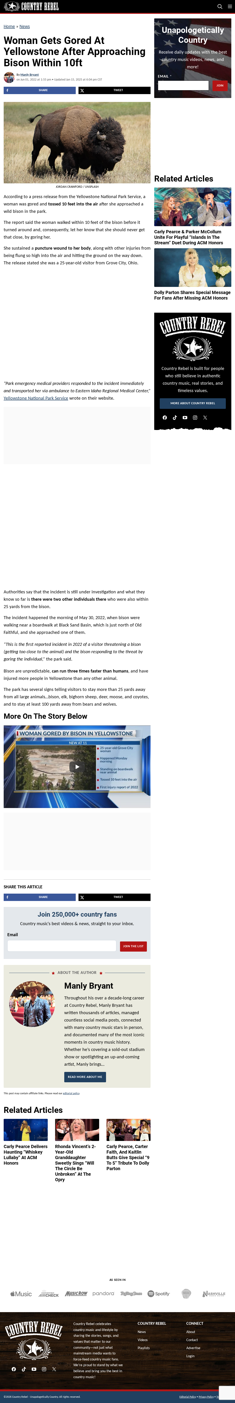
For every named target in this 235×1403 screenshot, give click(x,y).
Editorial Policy (187, 1397)
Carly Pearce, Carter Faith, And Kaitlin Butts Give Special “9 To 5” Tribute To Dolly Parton (127, 1157)
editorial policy (71, 1093)
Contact (192, 1340)
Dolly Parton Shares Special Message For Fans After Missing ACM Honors (192, 295)
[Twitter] (205, 418)
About (190, 1332)
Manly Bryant (29, 75)
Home (9, 26)
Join (220, 85)
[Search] (220, 6)
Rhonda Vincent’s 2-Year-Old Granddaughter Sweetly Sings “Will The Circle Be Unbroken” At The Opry (75, 1163)
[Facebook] (165, 418)
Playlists (144, 1348)
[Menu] (230, 6)
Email (12, 935)
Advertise (193, 1348)
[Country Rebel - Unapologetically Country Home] (31, 6)
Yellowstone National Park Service (36, 398)
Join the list (133, 946)
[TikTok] (175, 418)
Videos (143, 1340)
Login (190, 1356)
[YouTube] (185, 418)
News (25, 26)
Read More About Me (85, 1077)
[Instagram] (195, 418)
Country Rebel (152, 1324)
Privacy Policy (206, 1397)
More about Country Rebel (193, 403)
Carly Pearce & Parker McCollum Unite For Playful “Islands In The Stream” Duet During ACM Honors (188, 237)
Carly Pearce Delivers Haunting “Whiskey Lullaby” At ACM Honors (26, 1155)
